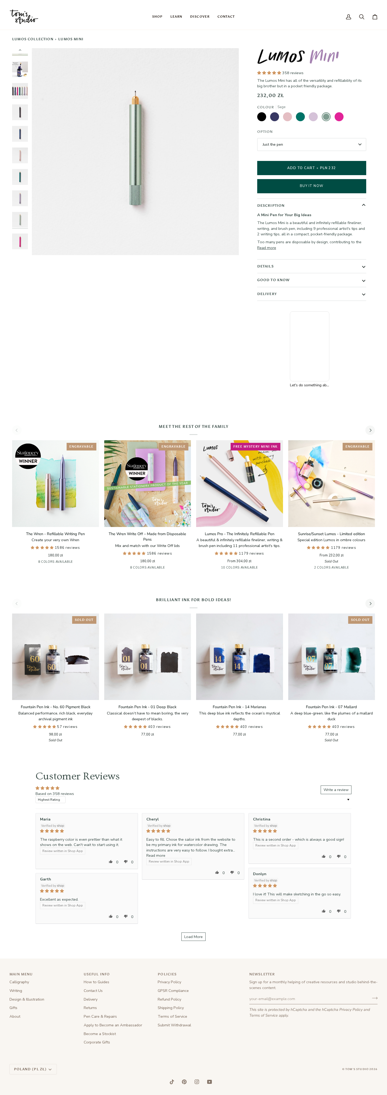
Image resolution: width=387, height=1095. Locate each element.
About (14, 1016)
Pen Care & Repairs (100, 1016)
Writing (15, 990)
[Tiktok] (172, 1081)
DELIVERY (267, 294)
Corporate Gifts (97, 1042)
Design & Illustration (26, 999)
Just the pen (273, 144)
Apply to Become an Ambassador (113, 1025)
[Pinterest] (184, 1081)
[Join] (373, 998)
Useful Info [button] (97, 974)
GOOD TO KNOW (273, 280)
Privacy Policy (351, 1009)
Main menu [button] (21, 974)
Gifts (13, 1007)
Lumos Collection (32, 39)
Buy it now (311, 186)
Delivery (90, 999)
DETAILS (265, 266)
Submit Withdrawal (174, 1025)
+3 (76, 562)
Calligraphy (19, 982)
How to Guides (96, 982)
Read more (266, 247)
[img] (86, 831)
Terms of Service (263, 1015)
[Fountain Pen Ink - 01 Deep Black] (147, 657)
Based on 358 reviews (55, 793)
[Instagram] (197, 1081)
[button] (157, 17)
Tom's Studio (357, 1069)
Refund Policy (169, 999)
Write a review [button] (336, 789)
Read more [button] (155, 855)
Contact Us (93, 990)
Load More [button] (193, 936)
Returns (90, 1007)
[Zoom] (135, 151)
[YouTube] (209, 1081)
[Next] (370, 430)
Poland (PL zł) (30, 1069)
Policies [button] (167, 974)
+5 (260, 568)
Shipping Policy (171, 1007)
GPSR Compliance (173, 990)
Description (271, 205)
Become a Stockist (100, 1033)
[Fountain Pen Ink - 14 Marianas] (239, 657)
